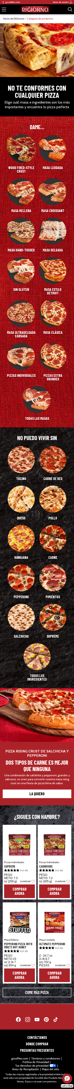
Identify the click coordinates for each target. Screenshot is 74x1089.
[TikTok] (56, 1020)
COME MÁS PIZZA (37, 992)
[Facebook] (20, 1020)
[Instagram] (29, 1020)
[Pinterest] (48, 1020)
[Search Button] (70, 9)
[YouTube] (38, 1020)
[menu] (4, 10)
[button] (26, 881)
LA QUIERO (37, 793)
